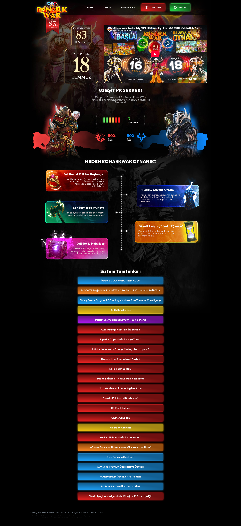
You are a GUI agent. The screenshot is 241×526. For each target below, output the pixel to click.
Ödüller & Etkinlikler (91, 243)
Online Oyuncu (133, 122)
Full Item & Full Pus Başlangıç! (84, 174)
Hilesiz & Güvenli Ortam (157, 189)
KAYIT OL (183, 7)
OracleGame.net (74, 516)
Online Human (110, 139)
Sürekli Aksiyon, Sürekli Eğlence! (160, 226)
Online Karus (129, 139)
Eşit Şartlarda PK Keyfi (89, 207)
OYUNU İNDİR (155, 7)
